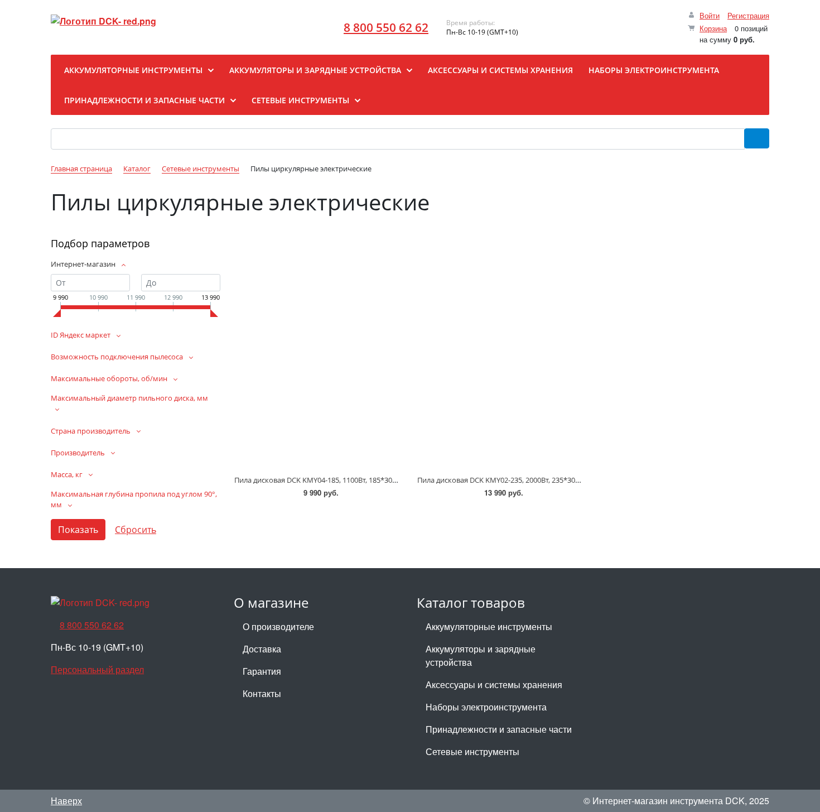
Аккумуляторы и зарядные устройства (481, 655)
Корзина (713, 28)
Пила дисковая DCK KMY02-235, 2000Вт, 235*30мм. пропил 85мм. (527, 480)
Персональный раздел (97, 669)
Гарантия (262, 671)
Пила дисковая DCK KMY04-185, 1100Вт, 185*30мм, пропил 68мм (344, 480)
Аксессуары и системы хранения (494, 684)
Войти (710, 15)
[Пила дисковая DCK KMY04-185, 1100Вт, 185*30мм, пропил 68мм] (318, 369)
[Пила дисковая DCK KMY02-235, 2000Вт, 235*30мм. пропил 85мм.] (501, 369)
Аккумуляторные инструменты (489, 626)
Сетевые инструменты (472, 751)
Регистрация (748, 15)
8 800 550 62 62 (386, 27)
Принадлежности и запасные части (499, 729)
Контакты (262, 693)
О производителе (278, 626)
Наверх (66, 800)
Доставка (262, 648)
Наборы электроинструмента (486, 706)
